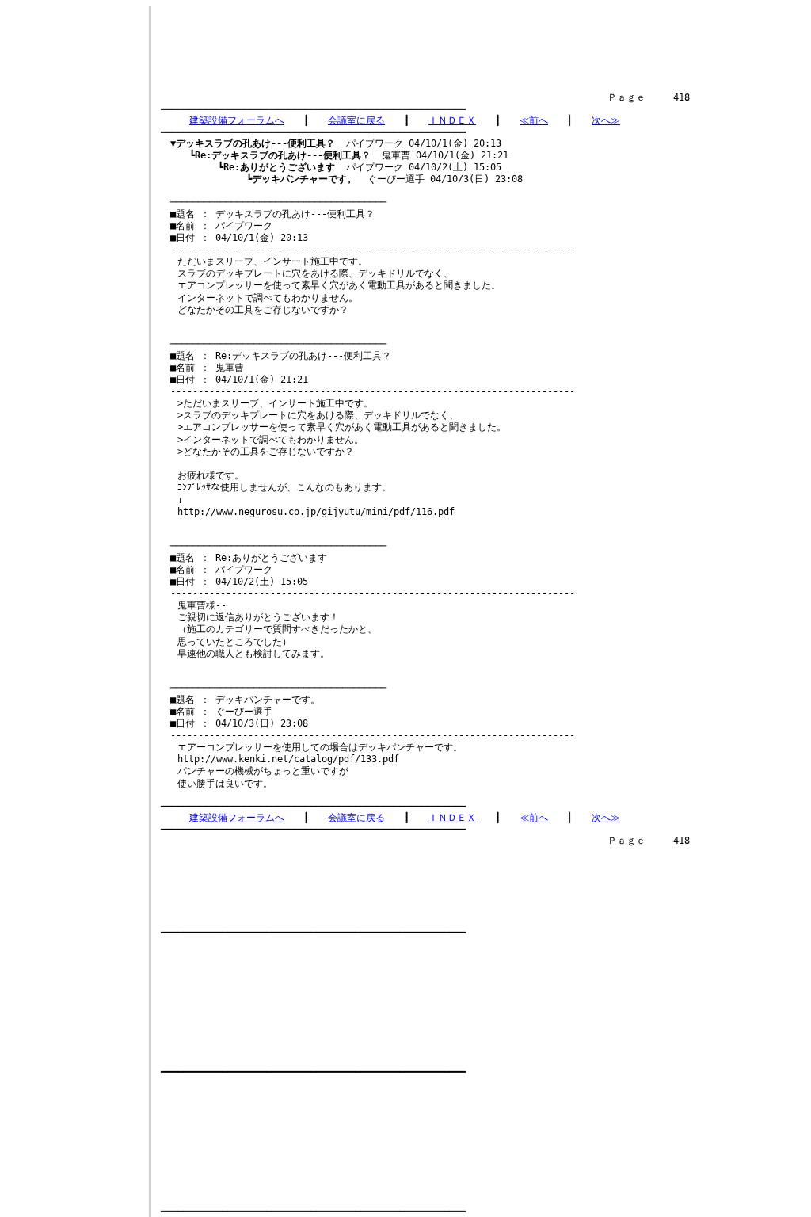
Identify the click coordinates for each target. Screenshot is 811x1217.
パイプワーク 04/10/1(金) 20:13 (335, 143)
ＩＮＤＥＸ (452, 120)
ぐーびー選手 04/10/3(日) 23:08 (387, 179)
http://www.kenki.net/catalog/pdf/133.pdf (288, 759)
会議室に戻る (356, 120)
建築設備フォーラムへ (236, 120)
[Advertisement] (449, 42)
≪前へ (534, 120)
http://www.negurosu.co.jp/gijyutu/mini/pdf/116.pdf (316, 511)
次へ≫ (606, 120)
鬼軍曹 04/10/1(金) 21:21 (351, 155)
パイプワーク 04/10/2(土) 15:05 (362, 167)
